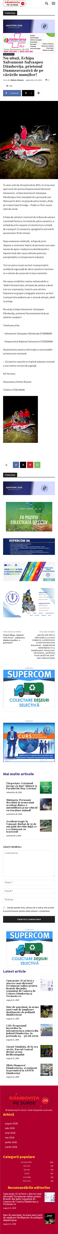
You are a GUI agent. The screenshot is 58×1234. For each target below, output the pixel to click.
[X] (23, 465)
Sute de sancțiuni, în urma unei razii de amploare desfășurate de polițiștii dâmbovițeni (22, 1011)
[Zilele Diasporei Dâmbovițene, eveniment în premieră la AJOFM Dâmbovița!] (47, 1070)
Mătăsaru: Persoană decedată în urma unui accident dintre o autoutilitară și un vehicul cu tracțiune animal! (21, 805)
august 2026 (11, 1123)
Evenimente (9, 54)
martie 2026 (11, 1147)
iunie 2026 (10, 1132)
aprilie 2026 (11, 1142)
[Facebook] (16, 465)
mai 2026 (9, 1137)
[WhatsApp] (37, 465)
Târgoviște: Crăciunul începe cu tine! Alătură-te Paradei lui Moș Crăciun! (21, 786)
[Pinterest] (30, 465)
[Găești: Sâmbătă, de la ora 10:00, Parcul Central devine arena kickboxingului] (47, 1051)
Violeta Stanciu (17, 80)
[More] (38, 93)
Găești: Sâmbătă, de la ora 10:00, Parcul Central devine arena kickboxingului (22, 1050)
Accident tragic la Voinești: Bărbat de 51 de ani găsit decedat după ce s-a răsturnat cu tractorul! (21, 826)
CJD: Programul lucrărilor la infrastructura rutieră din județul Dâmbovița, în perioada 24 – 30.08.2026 (22, 1031)
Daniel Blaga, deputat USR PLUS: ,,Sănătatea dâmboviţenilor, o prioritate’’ (14, 639)
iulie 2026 (10, 1128)
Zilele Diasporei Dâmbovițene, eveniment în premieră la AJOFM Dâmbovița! (21, 1069)
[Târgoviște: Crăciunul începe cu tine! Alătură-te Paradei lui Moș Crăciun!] (46, 788)
